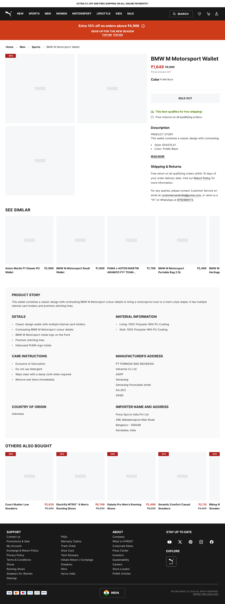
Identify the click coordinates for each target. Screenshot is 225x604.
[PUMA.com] (8, 14)
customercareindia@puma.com (181, 195)
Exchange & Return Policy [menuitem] (23, 550)
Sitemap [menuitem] (12, 578)
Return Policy (202, 178)
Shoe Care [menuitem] (67, 550)
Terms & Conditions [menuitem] (19, 559)
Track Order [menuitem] (68, 546)
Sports (36, 47)
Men (23, 47)
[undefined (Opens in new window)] (171, 561)
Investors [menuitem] (118, 555)
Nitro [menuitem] (64, 569)
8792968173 (185, 199)
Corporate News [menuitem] (122, 546)
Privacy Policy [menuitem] (15, 555)
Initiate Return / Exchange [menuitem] (77, 559)
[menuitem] (20, 14)
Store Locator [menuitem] (121, 569)
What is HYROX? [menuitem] (122, 541)
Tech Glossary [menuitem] (70, 555)
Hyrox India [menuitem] (68, 573)
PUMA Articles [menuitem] (121, 573)
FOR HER (118, 34)
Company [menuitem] (118, 536)
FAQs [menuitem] (64, 536)
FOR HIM (107, 34)
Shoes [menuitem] (10, 564)
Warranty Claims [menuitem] (71, 541)
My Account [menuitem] (14, 546)
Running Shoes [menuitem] (16, 569)
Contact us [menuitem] (13, 536)
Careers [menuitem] (117, 564)
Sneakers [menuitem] (66, 564)
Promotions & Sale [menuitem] (18, 541)
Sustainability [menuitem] (120, 559)
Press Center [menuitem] (120, 550)
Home (10, 47)
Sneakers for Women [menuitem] (19, 573)
